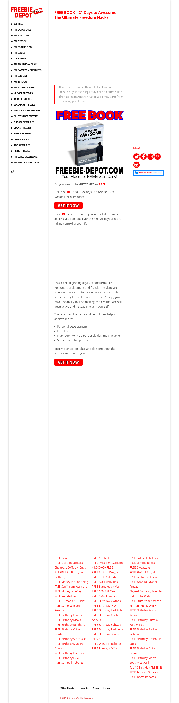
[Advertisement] (89, 51)
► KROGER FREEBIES (22, 93)
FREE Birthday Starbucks (70, 639)
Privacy (96, 688)
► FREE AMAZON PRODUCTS (26, 70)
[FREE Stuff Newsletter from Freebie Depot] (150, 159)
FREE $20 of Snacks (104, 596)
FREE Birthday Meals (67, 620)
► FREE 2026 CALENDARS (24, 156)
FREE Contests (101, 558)
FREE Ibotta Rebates (143, 677)
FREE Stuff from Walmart (70, 586)
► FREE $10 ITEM (20, 35)
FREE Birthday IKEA (66, 658)
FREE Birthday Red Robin (108, 610)
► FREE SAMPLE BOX (22, 47)
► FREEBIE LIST (19, 76)
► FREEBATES (18, 53)
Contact (106, 688)
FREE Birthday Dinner (68, 615)
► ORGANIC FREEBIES (22, 122)
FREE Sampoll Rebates (68, 663)
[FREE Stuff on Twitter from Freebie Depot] (136, 159)
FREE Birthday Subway (106, 625)
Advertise (85, 688)
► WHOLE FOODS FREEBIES (25, 110)
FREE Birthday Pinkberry (108, 629)
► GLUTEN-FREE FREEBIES (24, 116)
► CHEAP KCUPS (20, 139)
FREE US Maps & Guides (70, 601)
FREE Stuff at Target (142, 572)
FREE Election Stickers (68, 563)
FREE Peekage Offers (105, 648)
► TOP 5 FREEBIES (20, 145)
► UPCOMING (18, 58)
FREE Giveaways (140, 567)
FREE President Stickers (107, 563)
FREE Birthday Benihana (70, 625)
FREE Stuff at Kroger (105, 572)
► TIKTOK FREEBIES (21, 133)
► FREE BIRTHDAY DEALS (24, 64)
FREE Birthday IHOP (104, 606)
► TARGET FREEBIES (21, 99)
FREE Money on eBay (67, 591)
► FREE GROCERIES (21, 30)
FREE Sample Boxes (142, 563)
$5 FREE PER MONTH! (143, 606)
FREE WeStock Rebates (107, 644)
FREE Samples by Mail (106, 586)
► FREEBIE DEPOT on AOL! (25, 162)
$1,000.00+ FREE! (103, 567)
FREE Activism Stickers (144, 672)
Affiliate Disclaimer (68, 688)
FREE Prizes (61, 558)
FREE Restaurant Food (144, 577)
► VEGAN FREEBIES (21, 128)
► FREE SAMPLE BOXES (23, 87)
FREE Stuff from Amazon (145, 601)
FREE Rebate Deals (66, 596)
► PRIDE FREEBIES (20, 151)
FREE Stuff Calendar (105, 577)
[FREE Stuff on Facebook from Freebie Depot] (143, 159)
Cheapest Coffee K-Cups (70, 567)
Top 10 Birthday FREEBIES (146, 667)
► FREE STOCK (18, 41)
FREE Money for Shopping (71, 582)
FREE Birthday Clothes (106, 601)
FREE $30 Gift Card (104, 591)
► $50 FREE (17, 24)
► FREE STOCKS (19, 81)
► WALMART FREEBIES (23, 105)
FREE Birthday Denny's (69, 653)
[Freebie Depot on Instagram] (136, 167)
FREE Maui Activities (105, 582)
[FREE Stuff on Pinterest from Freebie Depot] (157, 159)
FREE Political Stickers (144, 558)
